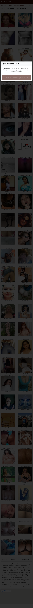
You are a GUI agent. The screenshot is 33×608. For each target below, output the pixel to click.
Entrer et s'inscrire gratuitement (16, 78)
